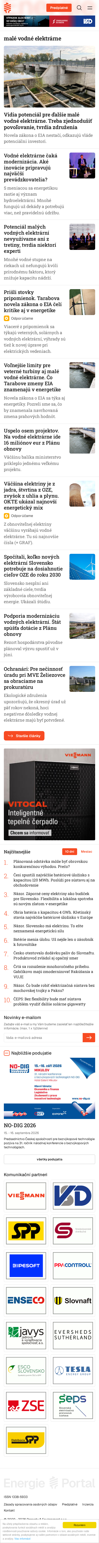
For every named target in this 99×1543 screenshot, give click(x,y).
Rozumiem (79, 1525)
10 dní (69, 851)
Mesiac (86, 851)
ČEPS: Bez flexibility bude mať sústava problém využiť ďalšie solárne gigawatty (49, 1001)
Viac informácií (22, 1538)
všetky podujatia (49, 1159)
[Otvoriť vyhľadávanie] (79, 8)
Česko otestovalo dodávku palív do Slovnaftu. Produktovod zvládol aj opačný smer (54, 955)
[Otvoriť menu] (90, 8)
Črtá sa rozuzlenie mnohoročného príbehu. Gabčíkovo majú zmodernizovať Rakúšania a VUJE (53, 971)
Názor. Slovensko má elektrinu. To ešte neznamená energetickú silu (48, 928)
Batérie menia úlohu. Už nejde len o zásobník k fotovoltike (53, 942)
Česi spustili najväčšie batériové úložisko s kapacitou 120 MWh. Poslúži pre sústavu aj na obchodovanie (54, 879)
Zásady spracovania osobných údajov (30, 1504)
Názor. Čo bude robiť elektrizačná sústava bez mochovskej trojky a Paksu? (54, 988)
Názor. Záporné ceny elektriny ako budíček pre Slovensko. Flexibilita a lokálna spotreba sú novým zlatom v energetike (53, 898)
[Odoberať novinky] (89, 1037)
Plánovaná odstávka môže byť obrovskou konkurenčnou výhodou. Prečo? (50, 864)
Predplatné (59, 8)
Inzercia (87, 1504)
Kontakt (9, 1510)
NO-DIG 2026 (20, 1125)
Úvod (9, 7)
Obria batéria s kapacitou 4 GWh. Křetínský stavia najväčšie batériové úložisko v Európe (53, 915)
